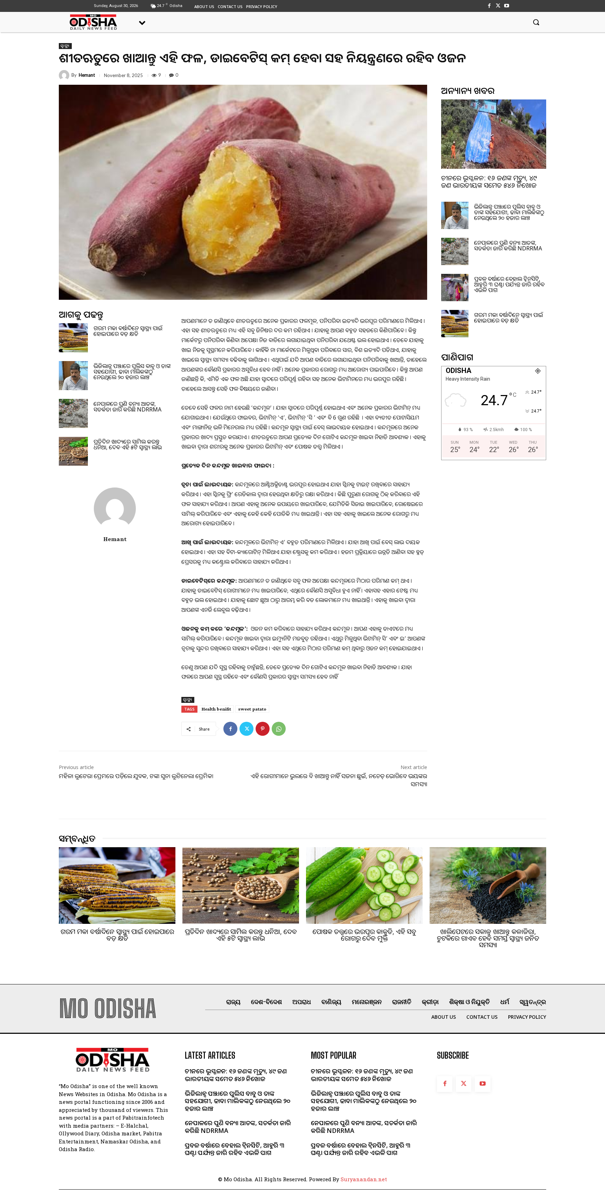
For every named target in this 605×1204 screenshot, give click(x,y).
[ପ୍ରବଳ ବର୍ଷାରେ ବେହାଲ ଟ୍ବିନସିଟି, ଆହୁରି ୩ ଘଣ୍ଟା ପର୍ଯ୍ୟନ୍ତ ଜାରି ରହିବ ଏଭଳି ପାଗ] (454, 287)
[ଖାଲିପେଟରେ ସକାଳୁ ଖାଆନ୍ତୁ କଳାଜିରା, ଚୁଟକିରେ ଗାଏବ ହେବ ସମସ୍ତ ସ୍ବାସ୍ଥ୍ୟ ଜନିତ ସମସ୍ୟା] (488, 885)
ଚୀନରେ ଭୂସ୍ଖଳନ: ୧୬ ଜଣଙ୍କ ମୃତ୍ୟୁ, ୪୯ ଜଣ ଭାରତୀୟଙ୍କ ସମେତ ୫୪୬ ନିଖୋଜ (489, 181)
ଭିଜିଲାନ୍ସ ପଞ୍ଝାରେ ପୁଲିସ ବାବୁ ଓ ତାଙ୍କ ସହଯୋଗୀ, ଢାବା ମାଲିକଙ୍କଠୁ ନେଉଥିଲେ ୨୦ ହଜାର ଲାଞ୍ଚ (132, 371)
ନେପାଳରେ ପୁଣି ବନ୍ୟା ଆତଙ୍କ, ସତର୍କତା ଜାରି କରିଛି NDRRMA (127, 406)
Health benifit (216, 709)
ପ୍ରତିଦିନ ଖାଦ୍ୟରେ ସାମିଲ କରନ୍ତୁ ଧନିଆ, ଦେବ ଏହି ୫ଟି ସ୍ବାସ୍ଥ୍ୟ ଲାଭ (127, 444)
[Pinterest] (263, 729)
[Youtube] (506, 5)
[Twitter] (498, 5)
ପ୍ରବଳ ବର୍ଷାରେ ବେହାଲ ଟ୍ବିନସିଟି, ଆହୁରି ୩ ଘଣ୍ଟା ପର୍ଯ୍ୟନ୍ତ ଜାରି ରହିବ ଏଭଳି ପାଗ (509, 284)
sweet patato (252, 709)
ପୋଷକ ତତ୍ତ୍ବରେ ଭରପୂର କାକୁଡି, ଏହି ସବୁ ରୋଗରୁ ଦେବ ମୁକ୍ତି (364, 935)
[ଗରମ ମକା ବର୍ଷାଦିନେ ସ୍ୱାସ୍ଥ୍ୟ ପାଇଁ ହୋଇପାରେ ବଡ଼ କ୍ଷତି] (73, 337)
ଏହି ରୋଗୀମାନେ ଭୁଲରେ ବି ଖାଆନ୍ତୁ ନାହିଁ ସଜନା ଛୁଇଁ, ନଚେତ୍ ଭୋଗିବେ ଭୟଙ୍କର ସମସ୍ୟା (339, 780)
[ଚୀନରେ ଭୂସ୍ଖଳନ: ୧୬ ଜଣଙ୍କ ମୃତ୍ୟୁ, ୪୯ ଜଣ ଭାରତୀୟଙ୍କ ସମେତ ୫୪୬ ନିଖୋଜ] (493, 134)
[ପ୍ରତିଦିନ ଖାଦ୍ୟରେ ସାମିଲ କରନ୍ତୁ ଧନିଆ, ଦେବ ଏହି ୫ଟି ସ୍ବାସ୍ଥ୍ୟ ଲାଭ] (73, 451)
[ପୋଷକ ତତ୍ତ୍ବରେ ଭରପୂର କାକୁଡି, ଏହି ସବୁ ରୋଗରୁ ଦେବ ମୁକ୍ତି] (364, 885)
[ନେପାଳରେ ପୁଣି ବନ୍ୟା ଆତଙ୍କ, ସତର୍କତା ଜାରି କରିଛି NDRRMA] (73, 413)
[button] (536, 22)
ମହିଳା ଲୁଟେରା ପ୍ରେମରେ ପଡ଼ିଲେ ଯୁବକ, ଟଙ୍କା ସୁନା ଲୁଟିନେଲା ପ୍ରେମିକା (136, 776)
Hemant (87, 75)
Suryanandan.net (364, 1179)
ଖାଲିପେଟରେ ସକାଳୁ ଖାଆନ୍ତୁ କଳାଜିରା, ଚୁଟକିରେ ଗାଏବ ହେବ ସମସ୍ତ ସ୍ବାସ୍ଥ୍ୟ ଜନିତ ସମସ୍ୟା (488, 938)
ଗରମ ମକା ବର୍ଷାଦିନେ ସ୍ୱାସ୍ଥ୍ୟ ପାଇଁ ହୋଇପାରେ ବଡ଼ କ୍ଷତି (127, 331)
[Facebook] (489, 5)
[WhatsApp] (279, 729)
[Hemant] (65, 75)
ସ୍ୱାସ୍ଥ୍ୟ (65, 46)
